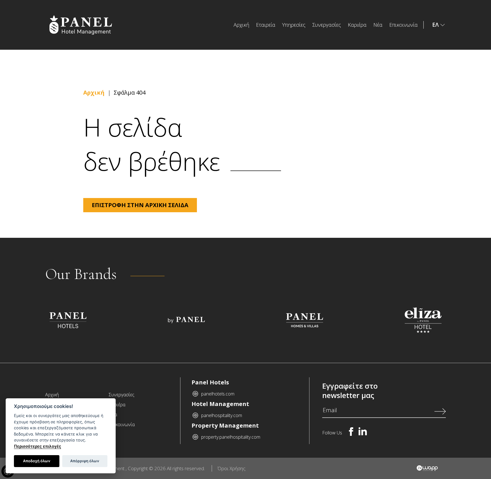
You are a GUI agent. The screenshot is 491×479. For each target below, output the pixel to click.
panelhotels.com (217, 394)
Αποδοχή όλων (36, 461)
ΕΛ (435, 24)
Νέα (377, 24)
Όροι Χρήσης (232, 468)
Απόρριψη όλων (84, 461)
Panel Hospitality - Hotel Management (95, 25)
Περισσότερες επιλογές (37, 446)
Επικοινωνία (403, 24)
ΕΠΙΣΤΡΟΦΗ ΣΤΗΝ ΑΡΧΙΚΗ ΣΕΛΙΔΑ (140, 205)
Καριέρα (357, 24)
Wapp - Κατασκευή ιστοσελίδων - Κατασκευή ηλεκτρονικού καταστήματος (427, 468)
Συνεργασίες (326, 24)
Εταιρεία (265, 24)
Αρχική (241, 24)
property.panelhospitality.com (230, 437)
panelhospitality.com (221, 415)
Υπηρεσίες (293, 24)
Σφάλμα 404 (129, 92)
